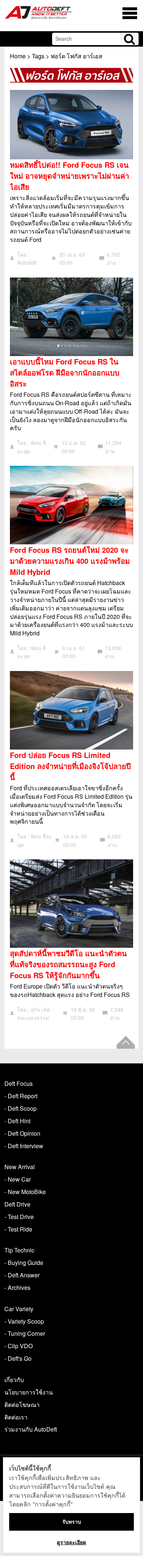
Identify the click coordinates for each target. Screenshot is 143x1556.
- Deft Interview (23, 1146)
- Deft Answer (22, 1275)
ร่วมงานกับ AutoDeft (30, 1429)
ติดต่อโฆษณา (22, 1404)
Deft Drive (17, 1204)
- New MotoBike (25, 1191)
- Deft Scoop (20, 1108)
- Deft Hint (17, 1121)
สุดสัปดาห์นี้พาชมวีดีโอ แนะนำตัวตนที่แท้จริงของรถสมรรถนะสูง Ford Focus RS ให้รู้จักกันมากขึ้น (68, 964)
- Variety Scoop (24, 1321)
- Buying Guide (23, 1262)
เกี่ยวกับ (14, 1379)
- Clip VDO (18, 1346)
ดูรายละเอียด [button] (71, 1542)
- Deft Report (20, 1096)
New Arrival (19, 1167)
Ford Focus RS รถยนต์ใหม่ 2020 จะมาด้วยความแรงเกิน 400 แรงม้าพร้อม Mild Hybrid (70, 560)
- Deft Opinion (22, 1133)
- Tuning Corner (24, 1333)
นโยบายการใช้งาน (28, 1392)
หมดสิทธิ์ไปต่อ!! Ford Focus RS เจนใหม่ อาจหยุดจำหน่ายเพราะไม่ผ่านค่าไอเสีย (69, 175)
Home (18, 56)
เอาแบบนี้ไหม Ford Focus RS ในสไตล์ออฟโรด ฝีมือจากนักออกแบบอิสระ (65, 372)
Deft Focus (18, 1083)
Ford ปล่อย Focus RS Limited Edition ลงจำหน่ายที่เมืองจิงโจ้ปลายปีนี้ (70, 766)
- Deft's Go (18, 1358)
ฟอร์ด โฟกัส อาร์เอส (76, 56)
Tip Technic (19, 1250)
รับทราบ (71, 1522)
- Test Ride (18, 1229)
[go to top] (126, 1042)
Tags (38, 56)
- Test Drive (19, 1216)
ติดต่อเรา (15, 1417)
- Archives (17, 1287)
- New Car (17, 1179)
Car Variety (18, 1309)
